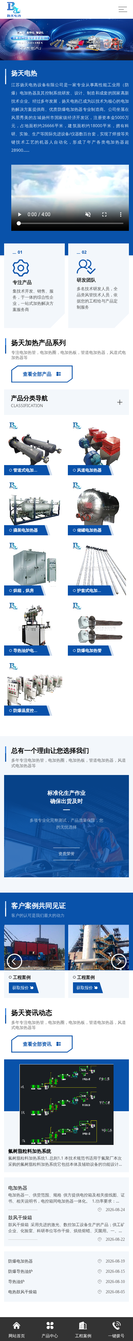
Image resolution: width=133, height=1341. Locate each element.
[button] (14, 961)
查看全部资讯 (42, 1044)
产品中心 (50, 1330)
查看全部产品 (42, 374)
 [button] (30, 41)
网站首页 (17, 1330)
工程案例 (83, 1330)
